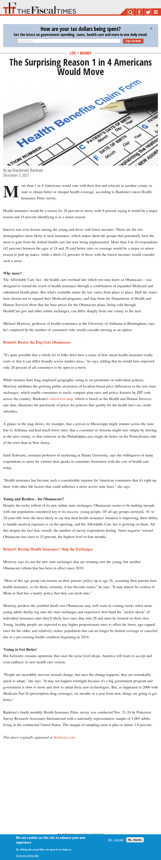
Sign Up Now (133, 41)
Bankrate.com (64, 737)
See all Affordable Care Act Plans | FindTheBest (80, 834)
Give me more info (27, 855)
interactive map (61, 398)
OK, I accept (115, 839)
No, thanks (135, 839)
